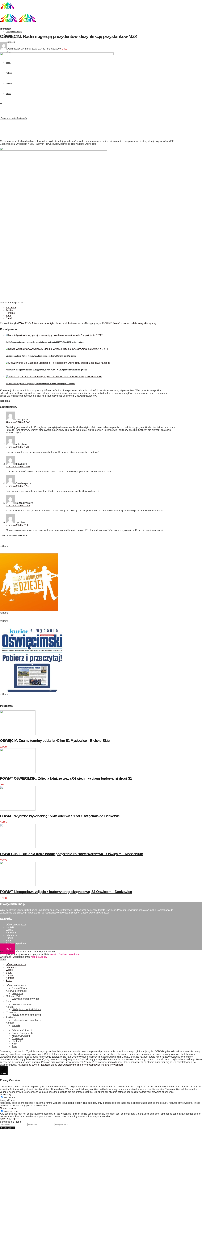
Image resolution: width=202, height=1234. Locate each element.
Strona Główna (20, 988)
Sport (9, 940)
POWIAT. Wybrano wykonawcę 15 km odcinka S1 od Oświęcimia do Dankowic (59, 816)
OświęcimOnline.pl (14, 31)
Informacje (10, 42)
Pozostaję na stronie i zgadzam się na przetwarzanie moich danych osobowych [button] (58, 1064)
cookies (54, 954)
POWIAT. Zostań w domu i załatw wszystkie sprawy (129, 323)
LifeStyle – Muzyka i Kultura (26, 1009)
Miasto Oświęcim (21, 1036)
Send (3, 1128)
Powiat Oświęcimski (22, 1033)
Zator (14, 1046)
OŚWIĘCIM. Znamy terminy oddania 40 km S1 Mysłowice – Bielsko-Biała (55, 741)
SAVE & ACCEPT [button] (9, 1119)
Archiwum (11, 932)
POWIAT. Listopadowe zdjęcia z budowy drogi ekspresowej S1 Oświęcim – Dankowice (66, 892)
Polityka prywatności (17, 943)
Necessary (9, 1097)
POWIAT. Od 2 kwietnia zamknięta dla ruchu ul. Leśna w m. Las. (51, 323)
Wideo (8, 52)
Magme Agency (39, 957)
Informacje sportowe (22, 1004)
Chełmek (16, 1041)
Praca (7, 948)
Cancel (11, 1128)
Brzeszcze (17, 1038)
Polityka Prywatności (112, 1064)
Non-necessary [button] (8, 1108)
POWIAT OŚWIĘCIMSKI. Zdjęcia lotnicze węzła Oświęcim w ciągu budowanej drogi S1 (66, 778)
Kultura (9, 938)
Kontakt (10, 927)
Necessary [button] (5, 1094)
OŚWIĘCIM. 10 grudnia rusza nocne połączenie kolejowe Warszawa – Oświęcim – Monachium (71, 854)
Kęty (14, 1043)
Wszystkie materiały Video (25, 999)
